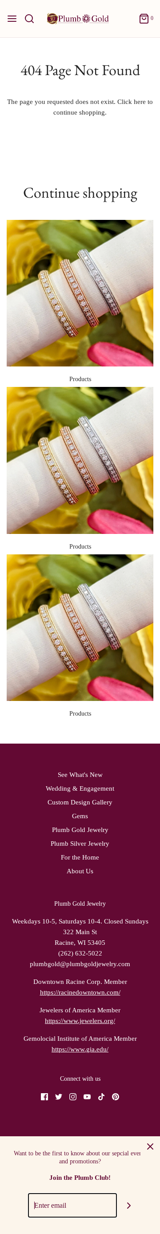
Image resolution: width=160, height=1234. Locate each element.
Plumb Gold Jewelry (80, 829)
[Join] (129, 1205)
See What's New (80, 774)
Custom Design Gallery (80, 802)
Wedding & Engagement (80, 788)
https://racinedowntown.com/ (80, 992)
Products (80, 379)
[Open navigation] (12, 19)
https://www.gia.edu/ (80, 1049)
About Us (80, 871)
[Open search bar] (32, 19)
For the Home (80, 857)
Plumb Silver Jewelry (80, 843)
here (140, 101)
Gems (80, 816)
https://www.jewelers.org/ (80, 1020)
